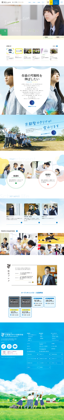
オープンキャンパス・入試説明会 (43, 343)
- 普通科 (41, 334)
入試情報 (52, 343)
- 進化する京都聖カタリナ (32, 334)
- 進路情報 (41, 338)
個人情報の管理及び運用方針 (44, 351)
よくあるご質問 (54, 346)
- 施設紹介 (29, 338)
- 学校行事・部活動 (55, 336)
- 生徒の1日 (54, 338)
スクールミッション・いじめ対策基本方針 (43, 349)
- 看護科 (41, 336)
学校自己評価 (30, 354)
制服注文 (29, 367)
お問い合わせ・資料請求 (43, 346)
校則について (42, 354)
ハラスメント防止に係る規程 (32, 358)
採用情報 (41, 367)
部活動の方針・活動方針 (43, 358)
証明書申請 (53, 348)
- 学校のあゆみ (30, 336)
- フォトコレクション (55, 340)
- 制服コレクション (55, 334)
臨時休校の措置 (54, 354)
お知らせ (28, 346)
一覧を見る (54, 46)
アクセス (28, 343)
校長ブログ (29, 348)
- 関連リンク (30, 340)
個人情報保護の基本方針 (31, 351)
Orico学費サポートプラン (43, 362)
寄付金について (54, 358)
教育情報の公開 (30, 362)
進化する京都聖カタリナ (46, 133)
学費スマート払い (54, 362)
